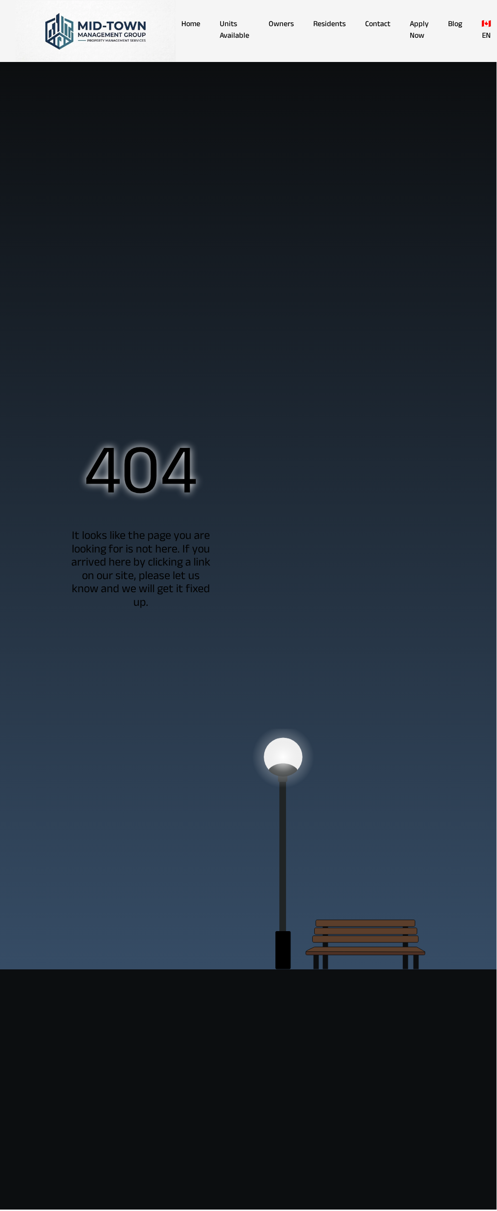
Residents (329, 25)
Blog (455, 25)
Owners (281, 25)
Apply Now (419, 31)
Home (190, 25)
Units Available (234, 31)
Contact (377, 25)
